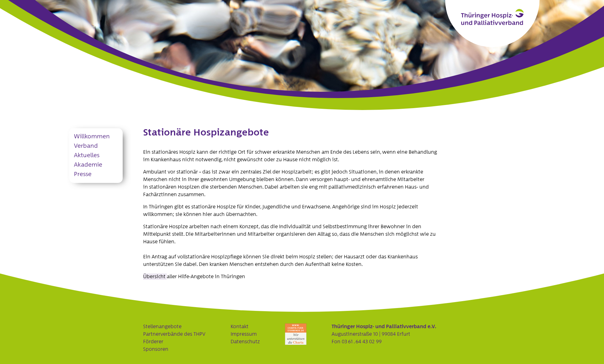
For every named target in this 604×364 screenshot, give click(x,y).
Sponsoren (155, 349)
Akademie (88, 165)
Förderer (153, 341)
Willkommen (92, 137)
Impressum (244, 334)
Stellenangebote (162, 326)
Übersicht (155, 276)
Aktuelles (86, 155)
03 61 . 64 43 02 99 (362, 341)
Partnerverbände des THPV (174, 334)
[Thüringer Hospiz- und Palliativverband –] (492, 17)
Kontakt (240, 326)
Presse (83, 174)
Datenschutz (245, 341)
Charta (295, 334)
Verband (86, 146)
